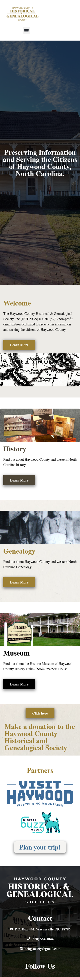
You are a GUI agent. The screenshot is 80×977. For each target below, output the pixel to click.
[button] (26, 30)
